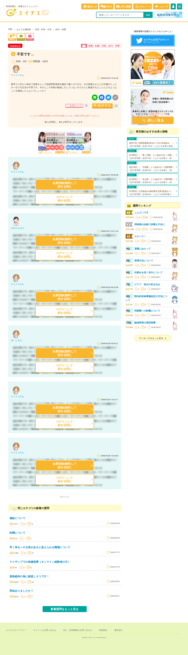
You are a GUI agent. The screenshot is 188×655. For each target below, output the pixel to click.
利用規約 (103, 630)
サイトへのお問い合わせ (44, 630)
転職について (17, 532)
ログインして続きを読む (64, 198)
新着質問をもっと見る (65, 609)
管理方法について (143, 260)
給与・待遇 (61, 29)
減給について (17, 518)
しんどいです (141, 212)
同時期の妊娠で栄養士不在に (149, 224)
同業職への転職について (147, 310)
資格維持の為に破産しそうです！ (29, 576)
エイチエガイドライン (16, 630)
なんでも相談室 (23, 29)
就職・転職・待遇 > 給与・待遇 (104, 45)
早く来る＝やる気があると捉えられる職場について (40, 547)
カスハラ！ (140, 236)
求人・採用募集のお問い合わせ (77, 630)
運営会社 (118, 630)
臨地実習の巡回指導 (145, 322)
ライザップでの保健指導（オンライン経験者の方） (40, 561)
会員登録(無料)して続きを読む (65, 184)
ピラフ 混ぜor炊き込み (147, 284)
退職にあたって (142, 248)
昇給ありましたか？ (21, 590)
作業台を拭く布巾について (148, 272)
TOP (10, 29)
